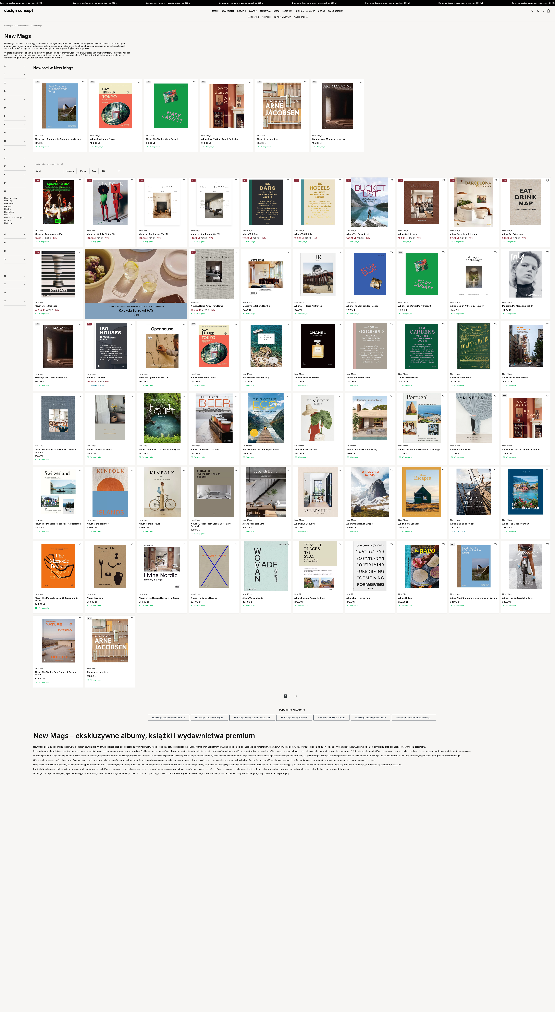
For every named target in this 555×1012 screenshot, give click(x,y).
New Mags (37, 26)
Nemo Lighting (10, 198)
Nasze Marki (253, 17)
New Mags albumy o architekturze (168, 717)
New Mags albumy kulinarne (294, 717)
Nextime (8, 206)
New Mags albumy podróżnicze (370, 717)
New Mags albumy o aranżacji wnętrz (414, 717)
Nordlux (7, 215)
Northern (8, 223)
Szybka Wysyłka (282, 17)
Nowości (266, 17)
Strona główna (10, 26)
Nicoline (7, 209)
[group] (60, 115)
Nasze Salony (301, 17)
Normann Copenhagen (14, 217)
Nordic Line (9, 212)
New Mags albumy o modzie (331, 717)
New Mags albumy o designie (209, 717)
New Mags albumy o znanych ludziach (252, 717)
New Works (9, 203)
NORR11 (7, 220)
